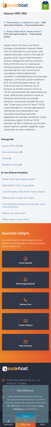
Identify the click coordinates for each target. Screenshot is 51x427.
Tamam (25, 415)
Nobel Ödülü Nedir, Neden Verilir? (23, 32)
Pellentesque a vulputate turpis (22, 23)
